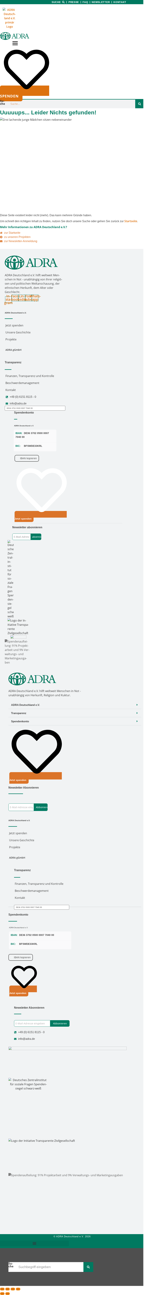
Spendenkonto (20, 721)
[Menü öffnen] (15, 43)
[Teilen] (13, 1289)
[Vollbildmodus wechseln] (7, 1289)
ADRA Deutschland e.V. (25, 704)
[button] (74, 705)
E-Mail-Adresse (21, 531)
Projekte (11, 339)
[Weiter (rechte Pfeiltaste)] (7, 1293)
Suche (56, 2)
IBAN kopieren (28, 458)
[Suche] (139, 104)
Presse (73, 2)
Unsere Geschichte (18, 332)
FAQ (85, 2)
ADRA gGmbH (13, 349)
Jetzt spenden (14, 325)
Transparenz (18, 713)
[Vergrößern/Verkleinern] (2, 1289)
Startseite (130, 221)
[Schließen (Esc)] (18, 1289)
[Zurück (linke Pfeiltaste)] (2, 1293)
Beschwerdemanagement (22, 383)
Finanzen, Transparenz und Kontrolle (29, 376)
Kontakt (119, 2)
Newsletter (101, 2)
